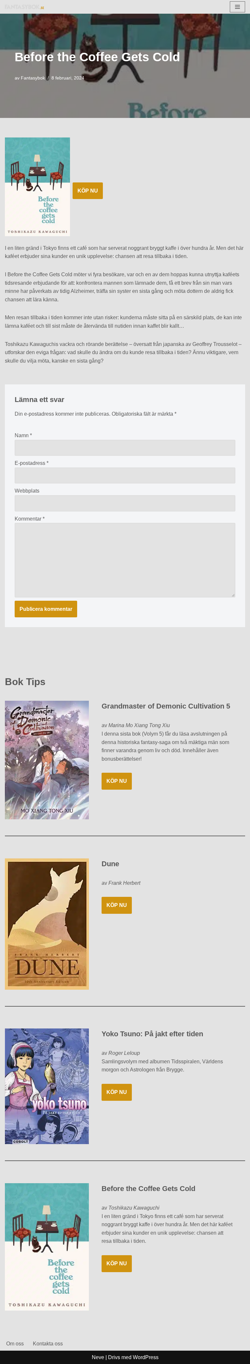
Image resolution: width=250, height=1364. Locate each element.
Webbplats (27, 491)
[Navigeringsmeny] (237, 6)
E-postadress (32, 463)
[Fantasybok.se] (24, 7)
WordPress (146, 1357)
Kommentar (30, 519)
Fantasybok (33, 77)
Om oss (15, 1343)
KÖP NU (87, 191)
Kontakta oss (48, 1343)
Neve (98, 1357)
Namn (23, 435)
